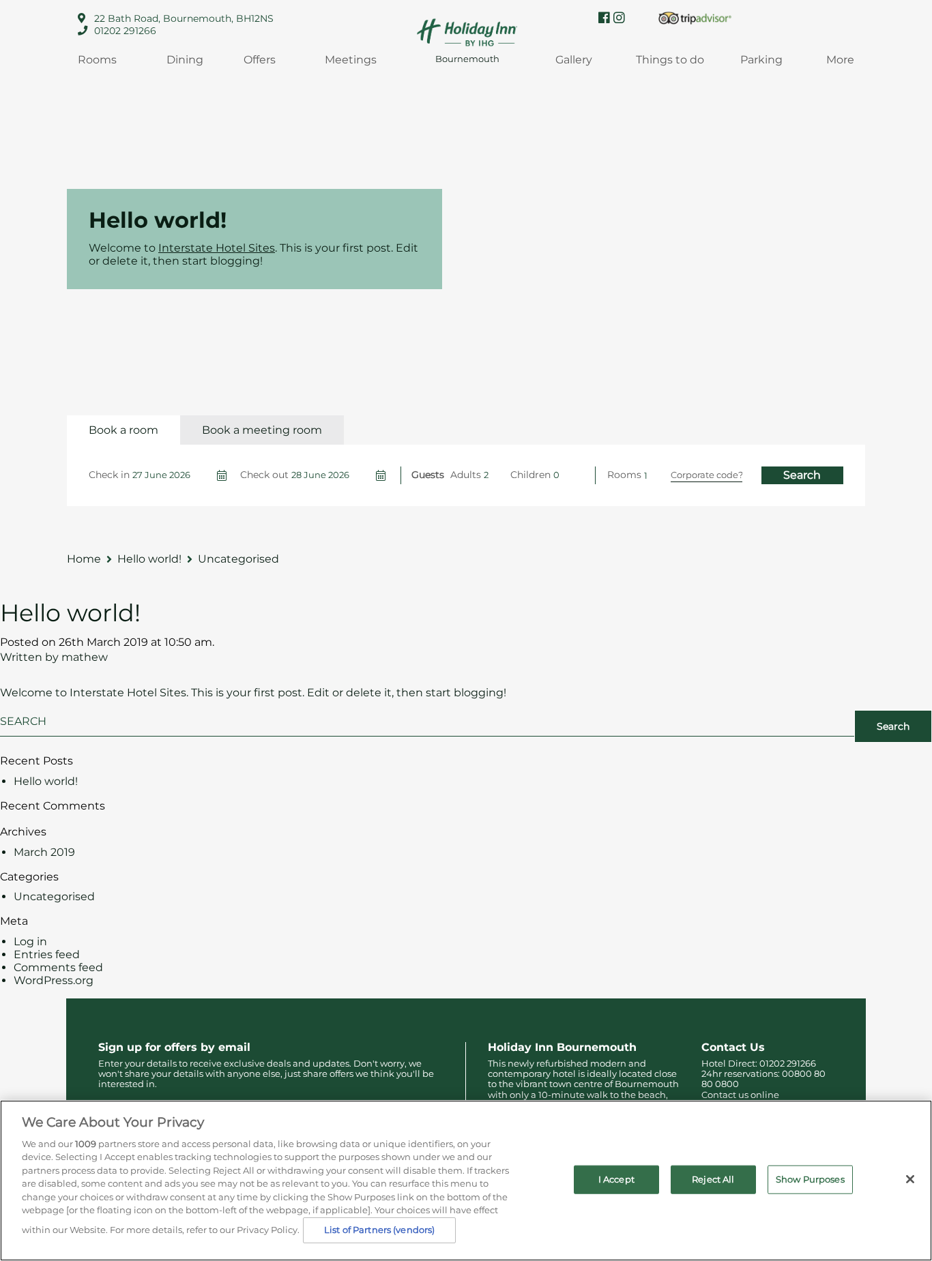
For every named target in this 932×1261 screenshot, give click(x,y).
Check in (109, 475)
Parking (761, 59)
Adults (465, 475)
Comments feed (58, 967)
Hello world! (70, 612)
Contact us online (740, 1095)
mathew (84, 657)
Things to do (670, 59)
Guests (427, 475)
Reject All (713, 1179)
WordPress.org (53, 980)
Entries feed (47, 954)
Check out (264, 475)
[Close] (910, 1179)
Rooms (97, 59)
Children (530, 475)
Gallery (573, 59)
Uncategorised (54, 896)
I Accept (616, 1179)
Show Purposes (810, 1179)
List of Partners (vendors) (379, 1229)
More (840, 59)
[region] (466, 1180)
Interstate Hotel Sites (216, 247)
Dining (184, 59)
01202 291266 (125, 31)
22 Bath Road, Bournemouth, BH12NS (184, 18)
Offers (260, 59)
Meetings (351, 59)
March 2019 (44, 852)
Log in (30, 941)
